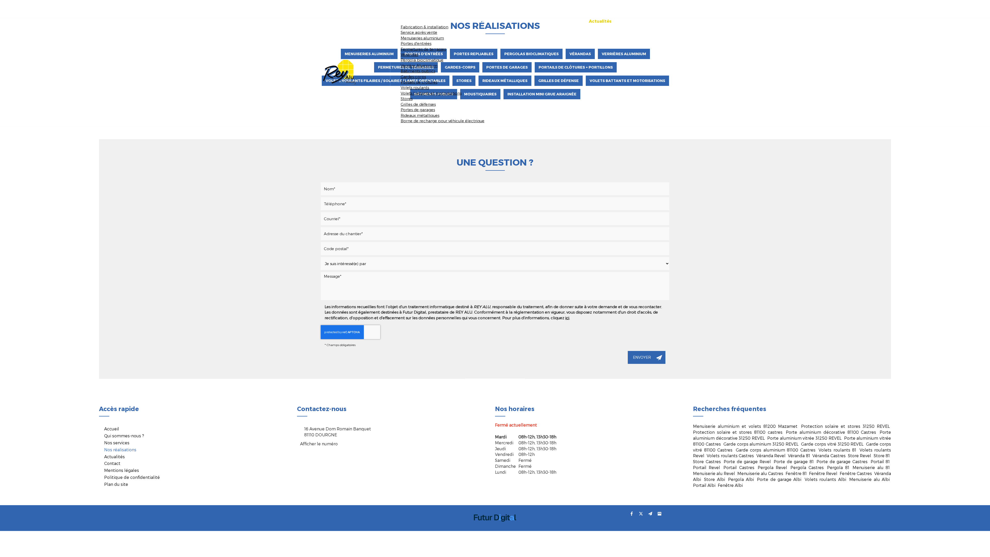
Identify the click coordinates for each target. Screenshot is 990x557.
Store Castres (707, 461)
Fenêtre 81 (796, 473)
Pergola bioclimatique (422, 60)
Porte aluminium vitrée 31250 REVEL (804, 438)
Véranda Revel (771, 455)
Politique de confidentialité (132, 477)
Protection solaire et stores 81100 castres (737, 432)
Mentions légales (121, 470)
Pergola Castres (807, 467)
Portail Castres (738, 467)
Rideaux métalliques (420, 115)
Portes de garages (418, 109)
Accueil (434, 21)
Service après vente (419, 32)
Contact (631, 21)
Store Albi (714, 479)
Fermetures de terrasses (423, 49)
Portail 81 (880, 461)
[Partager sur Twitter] (641, 513)
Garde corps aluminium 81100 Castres (775, 449)
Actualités (600, 21)
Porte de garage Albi (779, 479)
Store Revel (859, 455)
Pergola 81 (838, 467)
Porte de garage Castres (842, 461)
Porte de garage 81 (794, 461)
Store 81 (882, 455)
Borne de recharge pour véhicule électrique (442, 120)
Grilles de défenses (418, 104)
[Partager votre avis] (659, 513)
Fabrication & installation (424, 26)
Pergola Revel (772, 467)
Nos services (519, 21)
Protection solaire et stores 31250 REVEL (845, 426)
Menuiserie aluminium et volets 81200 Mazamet (745, 426)
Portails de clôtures (419, 82)
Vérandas (409, 54)
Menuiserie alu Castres (760, 473)
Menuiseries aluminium (422, 38)
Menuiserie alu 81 (871, 467)
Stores (406, 98)
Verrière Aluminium (419, 65)
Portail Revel (706, 467)
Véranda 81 (799, 455)
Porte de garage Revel (747, 461)
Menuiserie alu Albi (869, 479)
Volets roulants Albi (825, 479)
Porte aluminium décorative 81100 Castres (831, 432)
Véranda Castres (828, 455)
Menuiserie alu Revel (714, 473)
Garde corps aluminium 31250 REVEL (760, 443)
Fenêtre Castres (856, 473)
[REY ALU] (340, 71)
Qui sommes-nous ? (474, 21)
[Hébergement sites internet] (495, 527)
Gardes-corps (413, 76)
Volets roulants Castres (730, 455)
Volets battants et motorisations (431, 93)
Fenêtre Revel (823, 473)
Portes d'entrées (416, 43)
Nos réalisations (561, 21)
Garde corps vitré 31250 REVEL (832, 443)
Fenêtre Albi (730, 485)
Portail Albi (704, 485)
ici (567, 317)
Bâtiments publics (418, 71)
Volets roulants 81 (837, 449)
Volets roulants (415, 87)
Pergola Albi (741, 479)
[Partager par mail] (650, 513)
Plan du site (116, 484)
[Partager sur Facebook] (631, 513)
